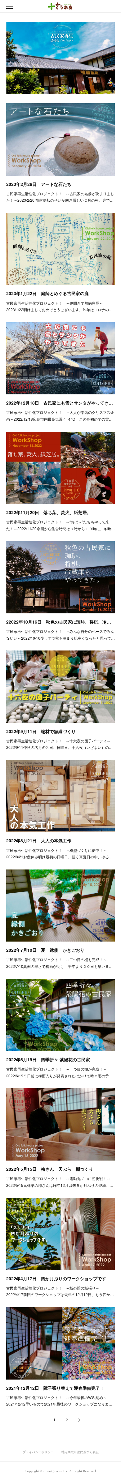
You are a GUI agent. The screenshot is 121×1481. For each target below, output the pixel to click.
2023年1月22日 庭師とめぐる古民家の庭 (47, 293)
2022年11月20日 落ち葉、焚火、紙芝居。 (48, 512)
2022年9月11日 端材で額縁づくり (41, 731)
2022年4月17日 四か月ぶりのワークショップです (56, 1278)
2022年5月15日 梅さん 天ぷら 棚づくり (49, 1169)
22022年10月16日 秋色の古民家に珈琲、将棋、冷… (58, 622)
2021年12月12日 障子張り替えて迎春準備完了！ (55, 1388)
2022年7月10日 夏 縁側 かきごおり (45, 950)
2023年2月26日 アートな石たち (38, 184)
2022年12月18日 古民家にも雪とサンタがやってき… (59, 403)
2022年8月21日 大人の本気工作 (38, 840)
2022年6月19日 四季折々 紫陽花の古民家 (48, 1059)
